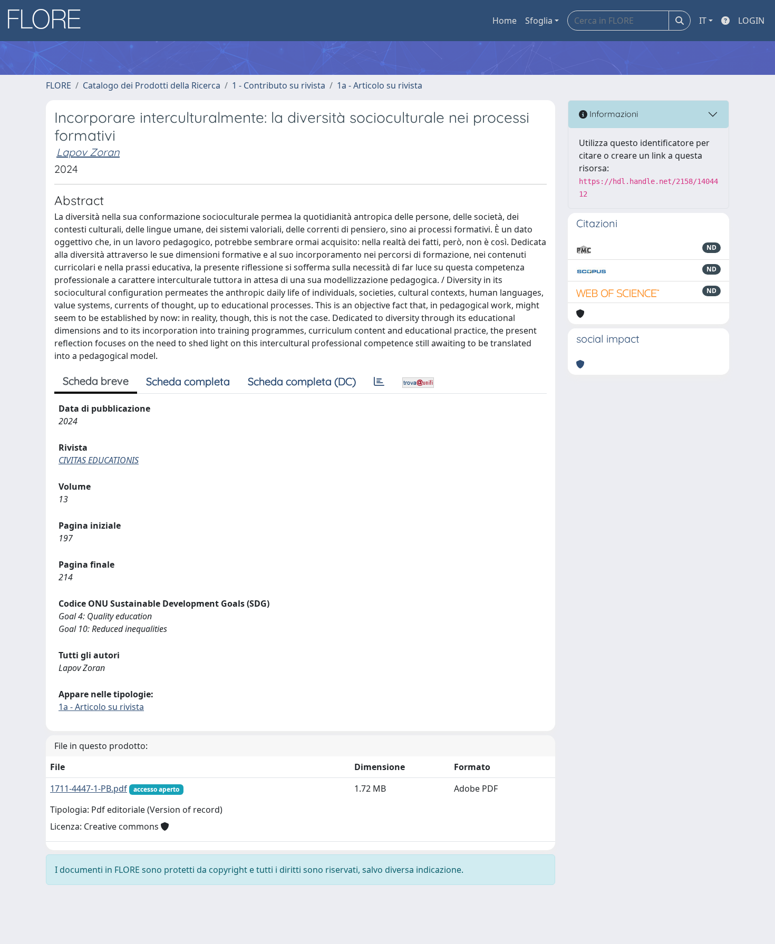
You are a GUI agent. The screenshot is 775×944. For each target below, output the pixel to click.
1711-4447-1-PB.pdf (88, 788)
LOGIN (751, 20)
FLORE (58, 85)
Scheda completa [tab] (188, 381)
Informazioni (612, 114)
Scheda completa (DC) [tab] (302, 381)
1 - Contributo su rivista (278, 85)
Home (504, 20)
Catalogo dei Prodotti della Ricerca (151, 85)
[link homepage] (48, 20)
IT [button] (702, 20)
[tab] (379, 382)
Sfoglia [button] (539, 20)
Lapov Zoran (88, 152)
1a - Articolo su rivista (379, 85)
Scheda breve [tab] (96, 380)
